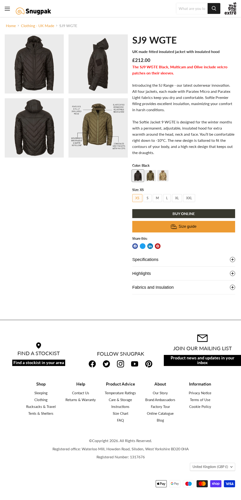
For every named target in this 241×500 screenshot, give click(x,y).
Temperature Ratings (120, 393)
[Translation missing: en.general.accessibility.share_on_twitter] (142, 246)
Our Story (160, 393)
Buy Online (184, 213)
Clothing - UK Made (37, 26)
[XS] (138, 203)
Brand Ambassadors (160, 400)
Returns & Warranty (80, 400)
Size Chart (120, 413)
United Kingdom (210, 467)
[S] (148, 203)
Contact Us (80, 393)
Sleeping (41, 393)
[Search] (214, 8)
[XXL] (189, 203)
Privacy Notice (200, 393)
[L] (167, 203)
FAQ (120, 420)
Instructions (120, 406)
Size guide (188, 226)
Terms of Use (200, 400)
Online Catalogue (160, 413)
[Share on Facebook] (135, 246)
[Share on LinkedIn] (150, 246)
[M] (158, 203)
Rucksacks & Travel (41, 406)
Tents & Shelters (40, 413)
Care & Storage (120, 400)
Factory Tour (160, 406)
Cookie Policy (200, 406)
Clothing (41, 400)
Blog (160, 420)
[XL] (177, 203)
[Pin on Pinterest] (158, 246)
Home (11, 26)
